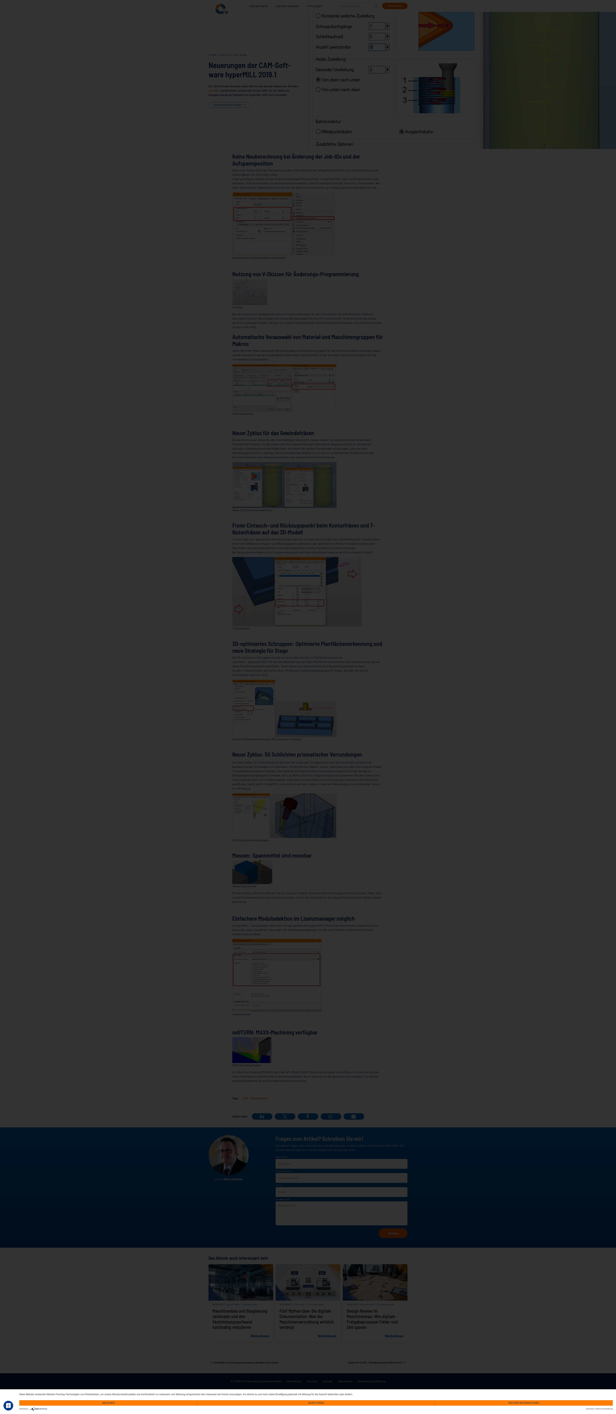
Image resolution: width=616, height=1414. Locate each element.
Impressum (590, 1409)
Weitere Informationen (523, 1402)
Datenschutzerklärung (604, 1409)
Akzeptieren (316, 1402)
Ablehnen (108, 1402)
